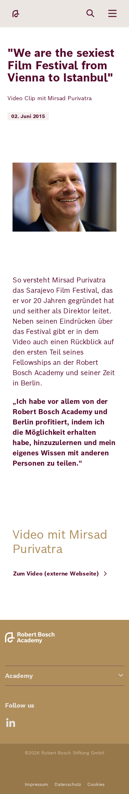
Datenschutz (67, 784)
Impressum (36, 784)
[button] (64, 675)
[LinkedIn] (10, 722)
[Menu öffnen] (112, 13)
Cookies (96, 784)
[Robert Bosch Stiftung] (31, 642)
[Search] (90, 13)
